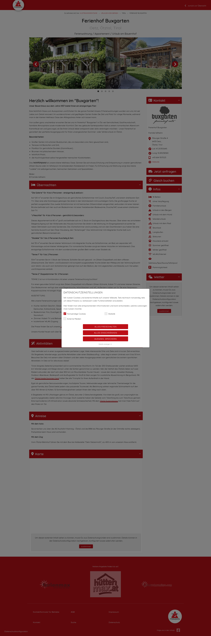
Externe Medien (74, 319)
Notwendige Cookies (76, 314)
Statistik (111, 314)
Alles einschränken (105, 333)
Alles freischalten (106, 326)
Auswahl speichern (105, 339)
